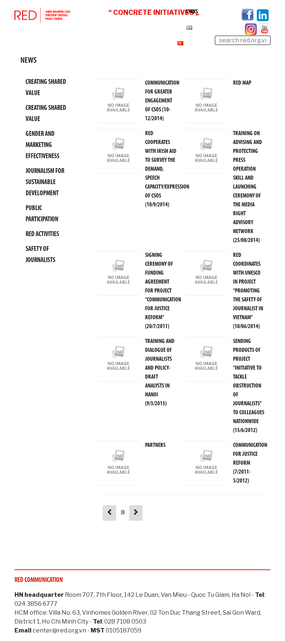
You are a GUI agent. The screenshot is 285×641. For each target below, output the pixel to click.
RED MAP (242, 83)
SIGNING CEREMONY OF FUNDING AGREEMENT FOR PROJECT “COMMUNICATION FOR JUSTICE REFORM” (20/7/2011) (163, 291)
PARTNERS (155, 445)
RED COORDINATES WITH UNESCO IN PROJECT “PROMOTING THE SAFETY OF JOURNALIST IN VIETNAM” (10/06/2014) (248, 291)
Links (192, 12)
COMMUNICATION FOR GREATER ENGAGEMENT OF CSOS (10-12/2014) (162, 101)
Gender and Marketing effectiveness (42, 145)
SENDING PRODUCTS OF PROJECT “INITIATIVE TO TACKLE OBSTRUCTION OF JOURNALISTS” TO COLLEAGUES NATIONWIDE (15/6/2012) (248, 386)
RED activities (42, 234)
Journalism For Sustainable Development (45, 182)
